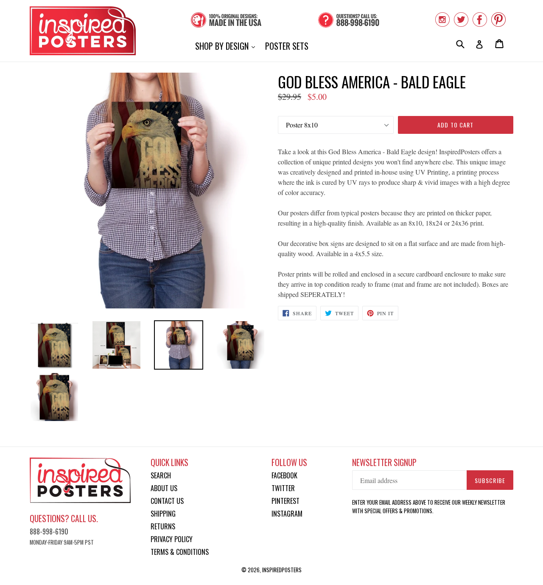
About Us (164, 488)
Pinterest (285, 501)
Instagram (287, 514)
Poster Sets (286, 46)
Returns (163, 526)
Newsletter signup (384, 462)
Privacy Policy (172, 539)
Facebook (284, 475)
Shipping (163, 514)
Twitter (283, 488)
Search (161, 475)
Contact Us (167, 501)
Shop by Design (227, 45)
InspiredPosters (282, 569)
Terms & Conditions (180, 552)
